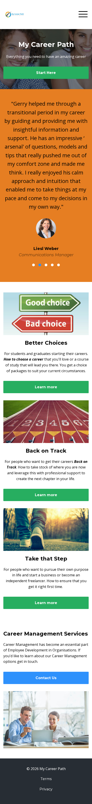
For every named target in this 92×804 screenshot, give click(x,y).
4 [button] (52, 265)
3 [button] (46, 265)
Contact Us (46, 678)
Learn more (46, 387)
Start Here (46, 73)
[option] (46, 179)
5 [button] (58, 265)
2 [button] (39, 265)
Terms (46, 779)
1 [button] (33, 265)
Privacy (46, 789)
